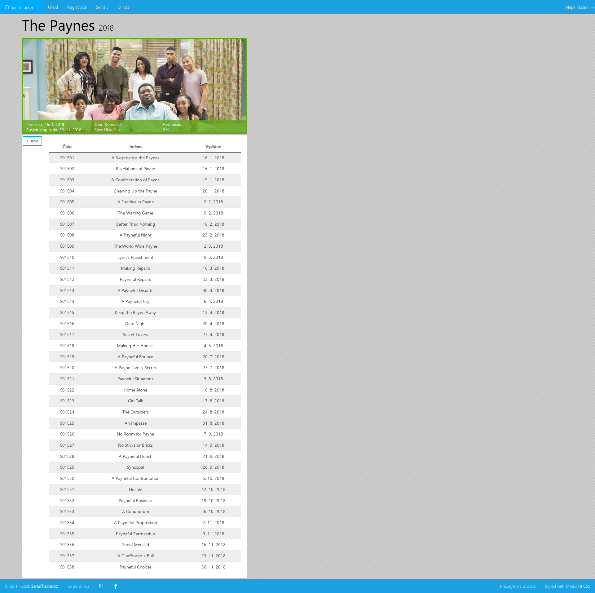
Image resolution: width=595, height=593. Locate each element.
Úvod (53, 7)
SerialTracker (24, 7)
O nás (123, 7)
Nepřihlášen (577, 7)
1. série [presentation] (32, 141)
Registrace (77, 7)
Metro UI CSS (578, 586)
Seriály (102, 7)
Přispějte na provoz (518, 586)
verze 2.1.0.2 (79, 586)
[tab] (32, 140)
